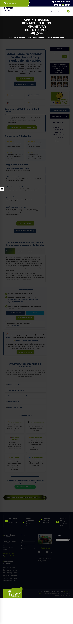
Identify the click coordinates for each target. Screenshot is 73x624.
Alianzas (55, 11)
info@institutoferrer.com (62, 1)
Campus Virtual (11, 3)
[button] (26, 10)
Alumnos (61, 11)
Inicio (29, 11)
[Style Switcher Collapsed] (2, 189)
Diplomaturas (42, 11)
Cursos (34, 11)
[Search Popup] (68, 11)
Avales (49, 11)
